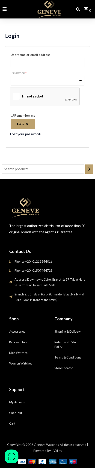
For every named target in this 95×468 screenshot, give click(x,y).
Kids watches (18, 342)
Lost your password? (25, 134)
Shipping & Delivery (67, 331)
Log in (22, 124)
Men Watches (18, 353)
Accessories (17, 331)
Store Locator (63, 368)
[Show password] (80, 80)
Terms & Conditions (67, 357)
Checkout (15, 413)
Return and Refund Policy (66, 344)
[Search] (89, 169)
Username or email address (38, 54)
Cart (12, 423)
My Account (17, 402)
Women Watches (20, 363)
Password (25, 72)
